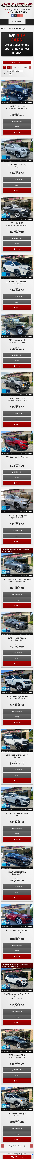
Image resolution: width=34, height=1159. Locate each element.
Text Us (17, 132)
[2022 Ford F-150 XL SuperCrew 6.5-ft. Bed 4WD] (17, 92)
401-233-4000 (18, 11)
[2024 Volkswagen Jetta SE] (17, 799)
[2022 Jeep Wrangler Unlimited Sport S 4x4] (17, 325)
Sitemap (19, 1154)
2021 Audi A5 (17, 224)
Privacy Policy (23, 1153)
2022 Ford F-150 (17, 107)
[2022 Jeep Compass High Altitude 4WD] (17, 501)
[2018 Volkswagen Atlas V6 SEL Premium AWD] (17, 682)
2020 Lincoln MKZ (17, 873)
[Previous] (11, 67)
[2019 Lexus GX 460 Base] (17, 150)
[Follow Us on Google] (21, 15)
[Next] (30, 67)
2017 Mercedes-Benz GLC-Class (17, 996)
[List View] (8, 67)
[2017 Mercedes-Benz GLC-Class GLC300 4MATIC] (17, 979)
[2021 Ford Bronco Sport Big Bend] (17, 740)
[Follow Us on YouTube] (18, 15)
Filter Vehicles (17, 63)
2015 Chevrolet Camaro (17, 931)
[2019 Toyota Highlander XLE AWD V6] (17, 267)
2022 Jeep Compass (17, 516)
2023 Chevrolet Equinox (17, 458)
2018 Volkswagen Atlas (17, 697)
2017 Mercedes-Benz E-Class (17, 580)
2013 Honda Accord (17, 639)
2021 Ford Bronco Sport (17, 756)
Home (9, 1153)
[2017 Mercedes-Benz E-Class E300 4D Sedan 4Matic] (17, 565)
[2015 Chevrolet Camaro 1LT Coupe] (17, 916)
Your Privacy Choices (26, 1154)
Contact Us (17, 1153)
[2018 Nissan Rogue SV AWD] (17, 1099)
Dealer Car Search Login (5, 1154)
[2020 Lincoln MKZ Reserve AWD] (17, 857)
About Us (13, 1153)
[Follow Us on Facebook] (12, 15)
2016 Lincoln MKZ (17, 1056)
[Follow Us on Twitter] (15, 15)
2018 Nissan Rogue (17, 1114)
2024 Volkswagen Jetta (17, 814)
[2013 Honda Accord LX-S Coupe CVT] (17, 623)
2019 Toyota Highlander (17, 283)
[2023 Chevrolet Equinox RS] (17, 442)
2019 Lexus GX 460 (17, 166)
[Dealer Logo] (17, 4)
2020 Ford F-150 (17, 400)
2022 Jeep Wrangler (17, 341)
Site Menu (17, 21)
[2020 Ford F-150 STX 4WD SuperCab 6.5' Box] (17, 384)
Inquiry (17, 126)
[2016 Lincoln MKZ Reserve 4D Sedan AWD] (17, 1040)
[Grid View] (4, 67)
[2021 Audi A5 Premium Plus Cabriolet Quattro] (17, 209)
